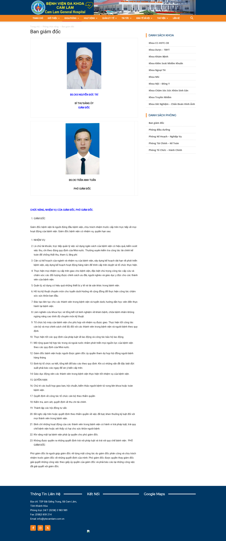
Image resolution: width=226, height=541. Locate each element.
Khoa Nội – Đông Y (159, 83)
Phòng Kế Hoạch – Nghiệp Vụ (165, 136)
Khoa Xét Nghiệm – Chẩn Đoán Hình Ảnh (172, 104)
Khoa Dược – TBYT (159, 49)
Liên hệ (176, 18)
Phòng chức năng (51, 26)
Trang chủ (38, 18)
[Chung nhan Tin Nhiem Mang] (104, 532)
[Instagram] (40, 528)
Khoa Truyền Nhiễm (160, 97)
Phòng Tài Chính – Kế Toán (164, 143)
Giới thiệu (52, 18)
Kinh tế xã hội (143, 18)
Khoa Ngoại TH (157, 70)
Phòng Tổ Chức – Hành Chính (165, 150)
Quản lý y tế (108, 18)
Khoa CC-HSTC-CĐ (159, 43)
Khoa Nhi (154, 76)
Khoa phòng (70, 18)
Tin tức (125, 18)
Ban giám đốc (156, 122)
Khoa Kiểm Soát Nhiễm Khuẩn (166, 63)
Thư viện (161, 18)
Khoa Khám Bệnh (158, 56)
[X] (47, 528)
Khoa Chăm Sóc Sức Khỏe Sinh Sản (168, 90)
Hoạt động (89, 18)
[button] (192, 18)
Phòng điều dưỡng (159, 129)
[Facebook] (33, 528)
